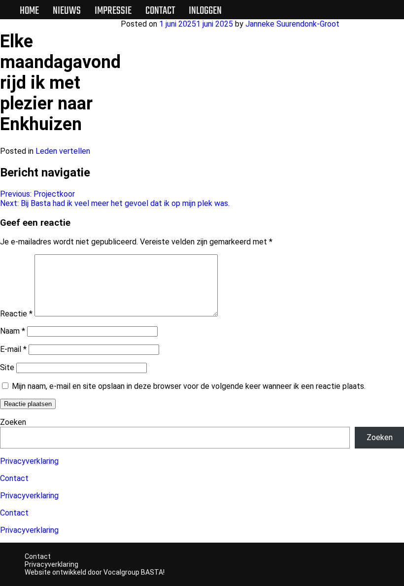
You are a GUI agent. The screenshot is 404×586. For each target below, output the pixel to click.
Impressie (113, 10)
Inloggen (205, 10)
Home (29, 10)
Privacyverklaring (29, 461)
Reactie (16, 313)
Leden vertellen (62, 151)
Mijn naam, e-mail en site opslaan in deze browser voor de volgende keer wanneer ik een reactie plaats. (189, 386)
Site (7, 367)
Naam (12, 331)
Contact (160, 10)
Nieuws (67, 10)
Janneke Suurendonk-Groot (292, 24)
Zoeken (13, 422)
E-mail (13, 349)
